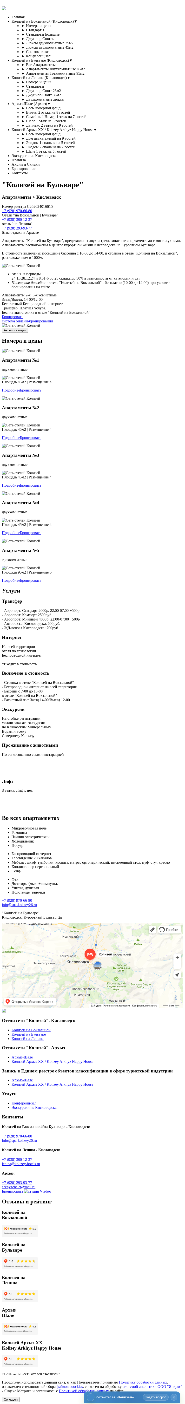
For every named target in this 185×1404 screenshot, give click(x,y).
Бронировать (12, 317)
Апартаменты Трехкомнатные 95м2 (53, 73)
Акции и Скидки (26, 164)
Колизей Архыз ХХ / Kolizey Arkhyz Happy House (54, 130)
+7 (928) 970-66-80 (17, 211)
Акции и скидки (15, 330)
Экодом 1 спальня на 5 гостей (48, 143)
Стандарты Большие (40, 34)
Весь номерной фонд (40, 108)
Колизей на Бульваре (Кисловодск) (42, 60)
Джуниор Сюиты (37, 39)
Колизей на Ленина (28, 1039)
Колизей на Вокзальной (31, 1030)
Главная (18, 17)
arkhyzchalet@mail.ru (18, 1187)
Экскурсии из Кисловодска (34, 156)
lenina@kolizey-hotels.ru (21, 1164)
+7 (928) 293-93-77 (17, 228)
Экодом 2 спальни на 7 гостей (48, 147)
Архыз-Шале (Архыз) (31, 104)
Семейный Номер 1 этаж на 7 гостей (53, 117)
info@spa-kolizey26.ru (19, 905)
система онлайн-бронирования (27, 321)
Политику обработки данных (143, 1382)
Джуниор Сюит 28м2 (41, 91)
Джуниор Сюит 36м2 (41, 95)
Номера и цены (36, 26)
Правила (19, 160)
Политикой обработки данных (84, 1391)
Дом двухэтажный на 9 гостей (48, 138)
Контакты (20, 173)
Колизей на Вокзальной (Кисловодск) (45, 21)
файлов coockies (70, 1386)
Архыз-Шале (22, 1057)
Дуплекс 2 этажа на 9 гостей (47, 125)
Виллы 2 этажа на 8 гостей (45, 112)
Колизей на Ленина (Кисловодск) (41, 78)
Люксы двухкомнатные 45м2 (47, 47)
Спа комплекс (35, 52)
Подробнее (11, 390)
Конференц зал (36, 56)
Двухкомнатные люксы (42, 99)
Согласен (11, 1399)
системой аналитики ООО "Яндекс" (153, 1386)
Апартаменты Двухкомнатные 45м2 (53, 69)
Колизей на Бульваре (29, 1034)
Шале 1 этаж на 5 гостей (43, 121)
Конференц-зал (24, 1103)
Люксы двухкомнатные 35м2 (47, 43)
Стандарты (32, 30)
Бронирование (23, 169)
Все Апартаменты (38, 65)
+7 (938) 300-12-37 (17, 219)
